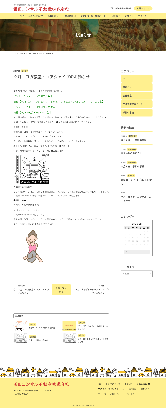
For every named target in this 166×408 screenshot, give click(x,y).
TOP (22, 16)
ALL (125, 78)
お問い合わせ (116, 394)
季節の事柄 (128, 112)
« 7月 (126, 252)
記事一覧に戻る (61, 289)
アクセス (142, 16)
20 (137, 241)
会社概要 (130, 394)
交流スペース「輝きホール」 (94, 16)
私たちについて (36, 16)
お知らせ (129, 16)
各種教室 (24, 71)
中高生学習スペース (133, 104)
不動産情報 (68, 16)
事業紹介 (52, 16)
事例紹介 (116, 16)
